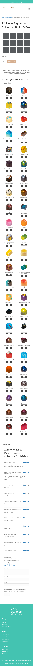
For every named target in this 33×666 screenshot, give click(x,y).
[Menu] (29, 9)
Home (3, 17)
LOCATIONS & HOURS (16, 2)
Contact (4, 624)
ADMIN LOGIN (24, 663)
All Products (5, 635)
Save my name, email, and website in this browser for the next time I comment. (15, 590)
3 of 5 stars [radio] (9, 565)
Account (4, 637)
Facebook (5, 651)
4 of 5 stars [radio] (12, 565)
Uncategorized (8, 17)
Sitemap (18, 662)
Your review (7, 568)
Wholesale (5, 641)
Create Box (11, 61)
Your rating (7, 562)
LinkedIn (4, 654)
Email (6, 582)
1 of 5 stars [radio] (5, 565)
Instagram (5, 649)
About (4, 622)
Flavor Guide (5, 639)
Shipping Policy (6, 626)
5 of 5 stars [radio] (14, 565)
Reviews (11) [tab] (6, 444)
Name (6, 576)
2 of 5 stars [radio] (7, 565)
